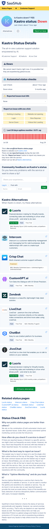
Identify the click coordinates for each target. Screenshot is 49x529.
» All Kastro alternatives (24, 389)
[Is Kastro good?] (18, 31)
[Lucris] (4, 211)
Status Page (12, 526)
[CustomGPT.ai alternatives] (4, 279)
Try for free (13, 223)
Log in (4, 185)
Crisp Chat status (37, 402)
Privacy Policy (30, 526)
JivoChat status (31, 407)
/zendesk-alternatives (10, 292)
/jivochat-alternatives (10, 346)
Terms (38, 526)
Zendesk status (28, 405)
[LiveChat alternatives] (4, 310)
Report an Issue (40, 31)
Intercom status (21, 402)
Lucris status (7, 402)
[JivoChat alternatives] (4, 349)
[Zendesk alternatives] (4, 295)
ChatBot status (16, 407)
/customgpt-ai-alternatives (12, 276)
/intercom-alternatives (10, 235)
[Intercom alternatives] (4, 238)
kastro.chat (22, 151)
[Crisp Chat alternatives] (4, 257)
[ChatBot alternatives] (4, 333)
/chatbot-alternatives (10, 330)
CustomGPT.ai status (10, 405)
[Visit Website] (46, 236)
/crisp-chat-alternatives (11, 254)
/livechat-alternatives (10, 307)
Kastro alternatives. (24, 160)
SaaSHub (22, 526)
